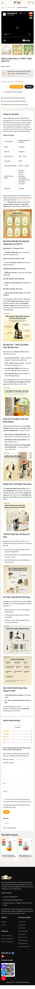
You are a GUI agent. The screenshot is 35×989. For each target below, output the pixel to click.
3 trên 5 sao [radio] (20, 759)
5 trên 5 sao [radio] (22, 759)
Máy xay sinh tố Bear (22, 7)
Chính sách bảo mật (6, 935)
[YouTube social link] (2, 956)
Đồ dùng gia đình (23, 943)
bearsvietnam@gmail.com (15, 900)
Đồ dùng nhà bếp (23, 940)
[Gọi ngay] (3, 978)
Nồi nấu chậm (22, 922)
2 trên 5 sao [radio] (18, 759)
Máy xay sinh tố (22, 937)
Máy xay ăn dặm (23, 931)
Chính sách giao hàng (7, 942)
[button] (3, 27)
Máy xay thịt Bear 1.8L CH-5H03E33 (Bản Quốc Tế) (25, 857)
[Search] (33, 3)
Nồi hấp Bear (22, 928)
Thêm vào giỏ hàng (16, 86)
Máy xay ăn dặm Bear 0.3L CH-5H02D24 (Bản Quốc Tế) (9, 857)
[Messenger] (3, 966)
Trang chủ (3, 7)
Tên (4, 784)
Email (5, 791)
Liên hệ (3, 925)
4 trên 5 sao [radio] (21, 759)
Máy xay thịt (21, 934)
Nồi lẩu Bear (21, 925)
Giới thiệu (4, 922)
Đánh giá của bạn (8, 759)
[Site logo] (17, 2)
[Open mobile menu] (2, 3)
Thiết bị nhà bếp (12, 7)
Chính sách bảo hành (7, 938)
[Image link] (6, 877)
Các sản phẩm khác (23, 946)
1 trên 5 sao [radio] (17, 759)
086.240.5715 (14, 897)
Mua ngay (29, 86)
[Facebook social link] (13, 953)
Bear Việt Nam (25, 706)
